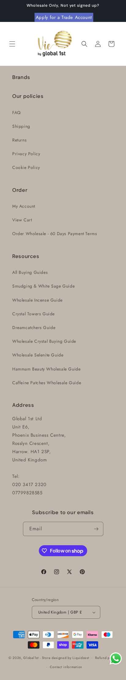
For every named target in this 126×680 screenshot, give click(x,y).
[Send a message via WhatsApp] (116, 658)
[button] (12, 44)
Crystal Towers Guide (33, 314)
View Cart (22, 220)
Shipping (21, 126)
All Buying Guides (30, 272)
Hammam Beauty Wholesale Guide (46, 369)
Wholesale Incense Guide (37, 300)
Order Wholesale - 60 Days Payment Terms (54, 234)
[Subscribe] (96, 529)
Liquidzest (80, 657)
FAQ (16, 112)
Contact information (66, 666)
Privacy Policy (26, 154)
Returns (19, 140)
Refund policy (106, 657)
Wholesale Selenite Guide (37, 355)
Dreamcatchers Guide (33, 327)
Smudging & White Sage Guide (43, 286)
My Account (23, 206)
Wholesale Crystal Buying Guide (44, 341)
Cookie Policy (26, 167)
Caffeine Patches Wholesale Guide (46, 383)
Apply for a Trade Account (64, 17)
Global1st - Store (36, 657)
